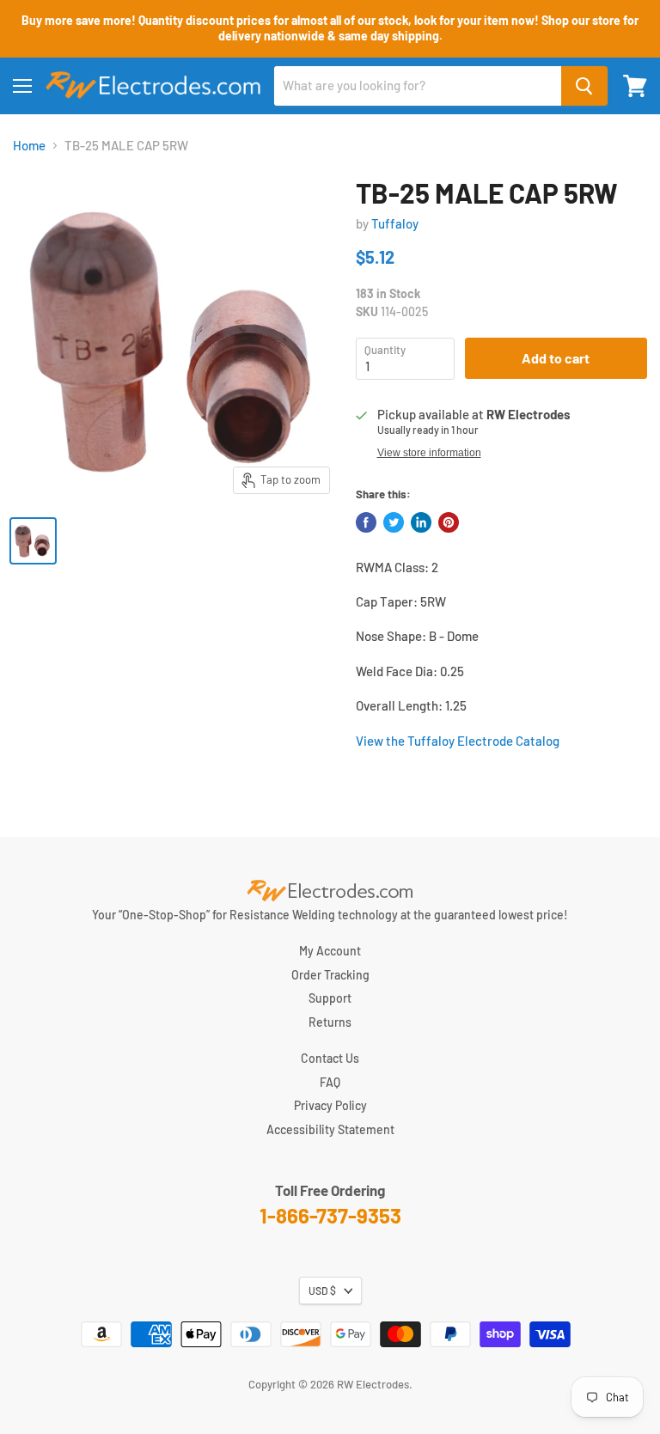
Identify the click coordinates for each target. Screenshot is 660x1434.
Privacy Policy (330, 1105)
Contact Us (330, 1058)
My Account (330, 950)
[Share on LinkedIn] (421, 522)
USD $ (322, 1290)
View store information (429, 453)
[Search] (584, 86)
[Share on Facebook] (366, 522)
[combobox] (417, 86)
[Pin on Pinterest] (448, 522)
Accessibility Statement (330, 1129)
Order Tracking (330, 974)
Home (29, 145)
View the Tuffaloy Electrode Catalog (457, 740)
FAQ (330, 1082)
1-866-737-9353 (330, 1215)
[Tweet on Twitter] (393, 522)
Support (330, 998)
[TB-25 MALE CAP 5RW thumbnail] (33, 541)
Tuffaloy (395, 223)
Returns (330, 1022)
